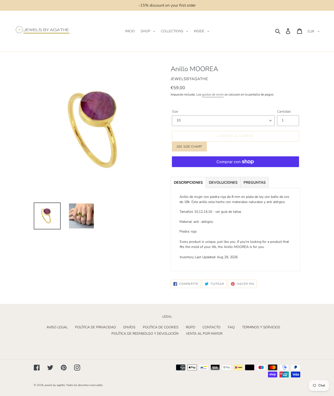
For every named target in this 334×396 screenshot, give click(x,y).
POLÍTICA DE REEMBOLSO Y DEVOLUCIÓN (144, 333)
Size (175, 111)
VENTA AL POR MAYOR (204, 333)
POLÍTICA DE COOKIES (160, 327)
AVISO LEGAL (57, 327)
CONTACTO (211, 327)
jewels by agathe (55, 385)
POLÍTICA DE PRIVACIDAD (95, 327)
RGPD (190, 327)
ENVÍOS (129, 327)
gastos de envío (213, 94)
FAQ (231, 327)
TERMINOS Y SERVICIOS (261, 327)
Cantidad (283, 111)
